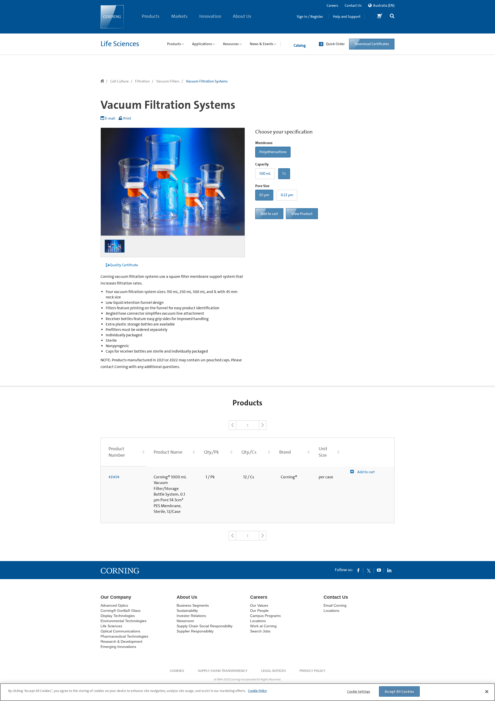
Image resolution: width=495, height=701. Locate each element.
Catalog (300, 45)
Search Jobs (260, 631)
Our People (259, 610)
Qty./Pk (211, 452)
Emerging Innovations (118, 647)
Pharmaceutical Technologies (124, 636)
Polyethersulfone (272, 151)
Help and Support (346, 16)
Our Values (259, 605)
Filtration (142, 81)
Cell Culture (119, 81)
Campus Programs (265, 616)
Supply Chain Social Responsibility (205, 626)
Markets (179, 16)
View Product (301, 213)
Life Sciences (120, 43)
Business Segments (193, 605)
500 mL (265, 173)
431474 (114, 477)
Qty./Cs (249, 452)
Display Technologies (118, 616)
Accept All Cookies (399, 691)
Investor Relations (191, 616)
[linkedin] (389, 570)
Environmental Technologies (123, 621)
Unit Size (323, 452)
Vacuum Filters (167, 81)
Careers (332, 5)
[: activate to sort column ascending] (367, 452)
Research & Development (121, 641)
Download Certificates (371, 43)
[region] (247, 692)
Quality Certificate (124, 265)
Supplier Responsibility (195, 631)
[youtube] (379, 570)
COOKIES (177, 671)
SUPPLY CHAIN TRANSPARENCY (223, 671)
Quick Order (335, 43)
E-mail (110, 118)
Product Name (168, 452)
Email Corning (335, 605)
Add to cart (269, 213)
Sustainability (187, 610)
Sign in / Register (310, 16)
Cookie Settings (358, 691)
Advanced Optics (114, 605)
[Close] (486, 691)
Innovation (210, 16)
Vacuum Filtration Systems (207, 81)
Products (151, 16)
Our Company (116, 597)
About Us (242, 16)
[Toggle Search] (392, 16)
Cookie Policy (257, 691)
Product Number (117, 452)
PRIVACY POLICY (312, 671)
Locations (258, 621)
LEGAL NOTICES (273, 671)
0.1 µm (264, 195)
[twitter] (369, 570)
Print (127, 118)
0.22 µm (287, 195)
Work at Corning (263, 626)
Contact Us (353, 5)
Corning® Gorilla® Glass (121, 610)
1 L (284, 173)
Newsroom (185, 621)
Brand (285, 452)
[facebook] (358, 570)
